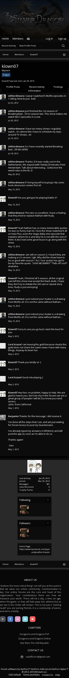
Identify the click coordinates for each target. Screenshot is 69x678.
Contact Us (47, 674)
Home (5, 38)
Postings (58, 86)
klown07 (12, 197)
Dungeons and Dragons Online (34, 638)
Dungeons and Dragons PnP (34, 634)
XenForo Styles (58, 669)
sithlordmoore (16, 95)
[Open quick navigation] (65, 54)
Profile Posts (13, 86)
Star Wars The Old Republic (34, 642)
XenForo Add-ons (40, 669)
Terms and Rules (31, 674)
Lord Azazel (15, 344)
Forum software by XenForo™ (16, 669)
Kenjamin (13, 416)
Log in (49, 38)
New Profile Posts (27, 45)
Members (17, 38)
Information (34, 90)
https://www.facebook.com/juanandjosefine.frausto (34, 550)
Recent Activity (37, 86)
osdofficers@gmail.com (37, 656)
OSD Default (14, 674)
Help (57, 674)
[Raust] (24, 509)
